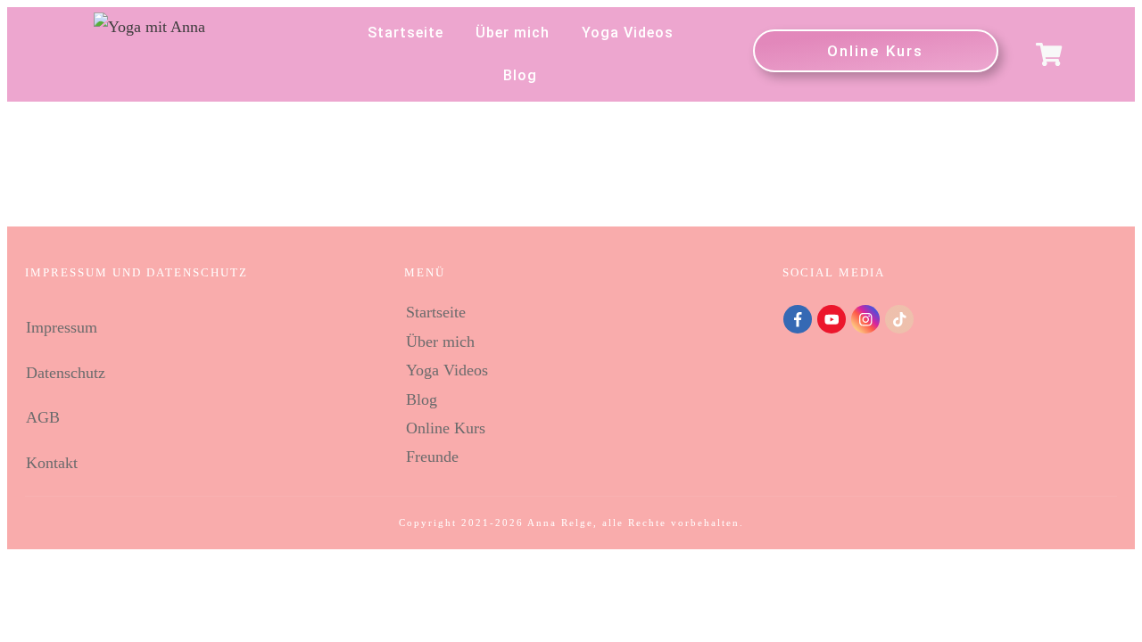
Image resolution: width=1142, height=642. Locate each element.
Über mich (440, 341)
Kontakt (52, 463)
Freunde (432, 456)
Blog (421, 399)
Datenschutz (65, 373)
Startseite (436, 312)
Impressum (61, 327)
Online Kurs (445, 428)
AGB (43, 417)
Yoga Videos (447, 370)
